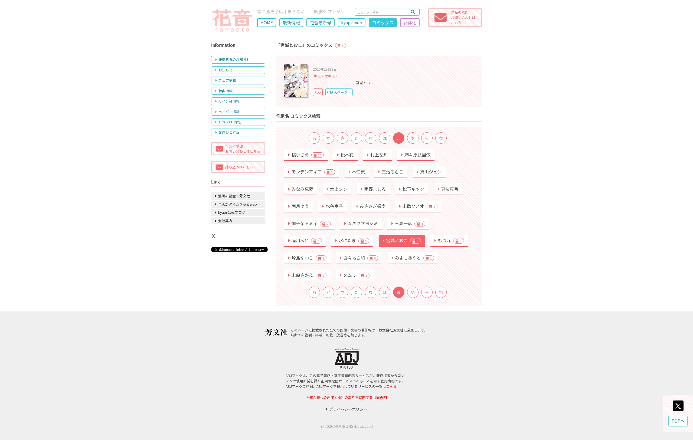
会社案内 (225, 220)
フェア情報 (227, 80)
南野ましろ (375, 189)
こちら (391, 386)
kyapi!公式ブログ (231, 212)
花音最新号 (320, 22)
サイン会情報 (229, 101)
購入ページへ (340, 92)
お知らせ (225, 70)
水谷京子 (334, 206)
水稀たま (353, 240)
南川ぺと (305, 240)
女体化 (409, 22)
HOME (266, 22)
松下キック (413, 189)
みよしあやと (413, 257)
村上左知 (379, 154)
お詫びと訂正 (229, 132)
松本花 (347, 154)
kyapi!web (351, 22)
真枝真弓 (449, 189)
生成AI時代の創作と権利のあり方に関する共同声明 (346, 397)
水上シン (338, 189)
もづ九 (450, 240)
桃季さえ (306, 154)
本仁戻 (358, 171)
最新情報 (291, 22)
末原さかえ (308, 275)
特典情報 (225, 90)
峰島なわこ (308, 257)
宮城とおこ (402, 240)
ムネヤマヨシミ (363, 223)
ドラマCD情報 (229, 121)
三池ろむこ (392, 171)
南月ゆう (300, 206)
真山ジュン (431, 171)
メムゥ (355, 275)
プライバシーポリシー (348, 409)
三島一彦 (409, 223)
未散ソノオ (419, 206)
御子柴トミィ (310, 223)
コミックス (383, 22)
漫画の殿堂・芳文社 (234, 195)
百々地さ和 (359, 257)
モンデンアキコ (312, 171)
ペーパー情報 (229, 111)
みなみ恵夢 (302, 189)
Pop (318, 92)
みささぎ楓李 (373, 206)
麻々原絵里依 (417, 154)
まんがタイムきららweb (237, 204)
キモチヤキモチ (326, 75)
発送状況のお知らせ (234, 59)
